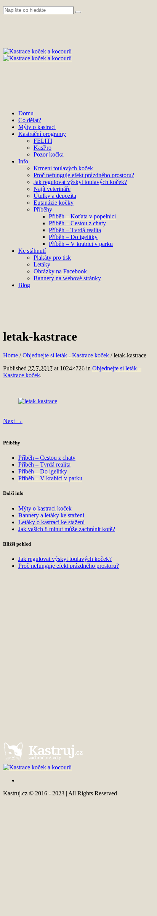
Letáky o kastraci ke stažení (51, 522)
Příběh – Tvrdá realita (44, 464)
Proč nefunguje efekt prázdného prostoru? (68, 565)
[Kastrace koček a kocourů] (37, 54)
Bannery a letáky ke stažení (51, 515)
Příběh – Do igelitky (42, 471)
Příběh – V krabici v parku (50, 478)
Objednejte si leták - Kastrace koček (65, 355)
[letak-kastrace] (37, 401)
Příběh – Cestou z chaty (46, 457)
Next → (12, 421)
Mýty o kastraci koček (45, 508)
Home (10, 355)
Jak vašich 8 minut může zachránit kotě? (66, 529)
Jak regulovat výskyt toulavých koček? (65, 559)
